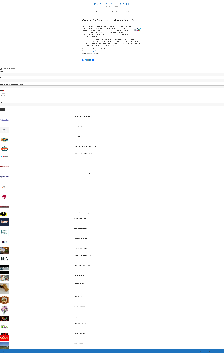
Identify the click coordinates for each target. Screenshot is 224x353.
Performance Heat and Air (80, 183)
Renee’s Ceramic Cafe (79, 275)
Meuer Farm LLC (78, 296)
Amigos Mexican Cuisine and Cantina (82, 317)
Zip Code (3, 102)
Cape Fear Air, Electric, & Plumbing (82, 173)
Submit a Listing (102, 11)
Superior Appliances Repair (80, 218)
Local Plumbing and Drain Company (82, 212)
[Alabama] (112, 93)
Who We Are (111, 11)
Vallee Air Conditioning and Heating (82, 116)
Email (2, 77)
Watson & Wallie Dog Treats (80, 283)
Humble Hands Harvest (79, 343)
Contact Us (128, 11)
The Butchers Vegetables (80, 323)
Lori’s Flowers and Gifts (79, 306)
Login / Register (119, 11)
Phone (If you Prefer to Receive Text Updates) (11, 84)
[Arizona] (112, 95)
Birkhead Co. (77, 203)
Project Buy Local (112, 4)
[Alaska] (112, 94)
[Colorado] (112, 99)
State (2, 90)
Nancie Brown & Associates (80, 163)
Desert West (77, 136)
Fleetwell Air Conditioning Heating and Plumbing (85, 146)
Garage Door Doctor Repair (80, 238)
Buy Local (95, 11)
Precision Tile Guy (78, 126)
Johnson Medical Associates (80, 228)
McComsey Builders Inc (79, 193)
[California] (112, 98)
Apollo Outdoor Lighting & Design (82, 265)
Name (1, 71)
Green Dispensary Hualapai (80, 248)
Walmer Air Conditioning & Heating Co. (83, 153)
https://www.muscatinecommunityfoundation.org (105, 51)
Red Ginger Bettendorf (79, 333)
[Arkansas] (112, 96)
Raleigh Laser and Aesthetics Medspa (82, 255)
